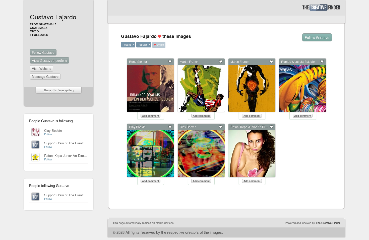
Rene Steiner (138, 61)
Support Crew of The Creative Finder (70, 143)
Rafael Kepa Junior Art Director (66, 155)
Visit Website (41, 68)
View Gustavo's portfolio (49, 60)
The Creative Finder (328, 223)
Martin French (189, 61)
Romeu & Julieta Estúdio (298, 61)
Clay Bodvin (53, 130)
